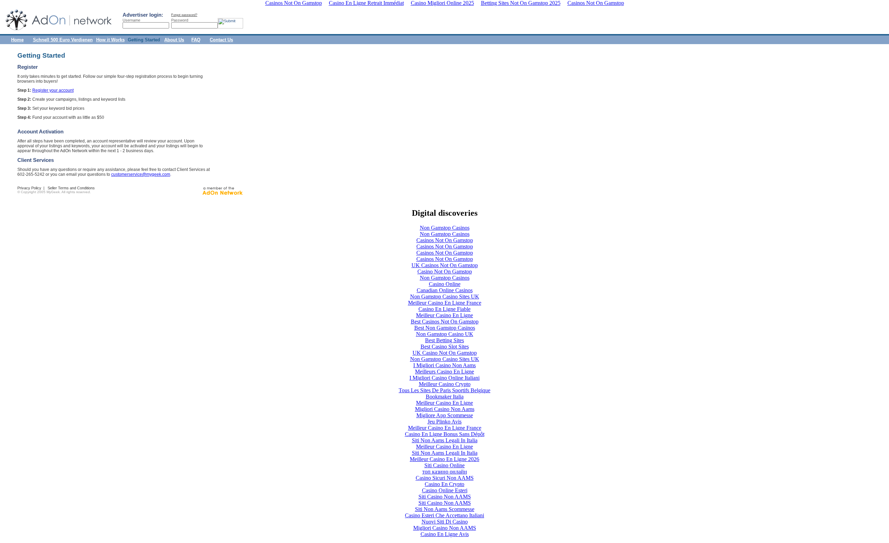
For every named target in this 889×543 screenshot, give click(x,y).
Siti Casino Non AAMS (444, 497)
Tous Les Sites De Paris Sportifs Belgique (444, 390)
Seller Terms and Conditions (71, 188)
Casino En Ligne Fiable (444, 309)
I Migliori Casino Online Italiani (444, 378)
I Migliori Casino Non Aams (444, 365)
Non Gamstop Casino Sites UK (444, 296)
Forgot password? (184, 15)
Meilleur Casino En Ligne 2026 (444, 459)
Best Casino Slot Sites (445, 346)
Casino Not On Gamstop (444, 271)
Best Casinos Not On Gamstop (445, 321)
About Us (174, 39)
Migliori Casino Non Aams (444, 409)
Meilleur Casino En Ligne (444, 315)
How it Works (110, 39)
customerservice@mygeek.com (140, 174)
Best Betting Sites (444, 340)
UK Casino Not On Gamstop (445, 353)
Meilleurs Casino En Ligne (444, 372)
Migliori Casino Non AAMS (444, 528)
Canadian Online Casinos (445, 290)
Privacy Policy (29, 188)
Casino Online (444, 284)
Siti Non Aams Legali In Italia (444, 440)
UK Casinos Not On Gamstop (445, 265)
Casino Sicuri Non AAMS (445, 478)
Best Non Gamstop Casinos (444, 328)
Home (17, 39)
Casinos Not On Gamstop (444, 240)
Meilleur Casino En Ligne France (444, 303)
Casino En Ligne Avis (445, 534)
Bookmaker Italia (445, 397)
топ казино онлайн (444, 472)
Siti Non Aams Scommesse (444, 509)
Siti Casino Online (444, 465)
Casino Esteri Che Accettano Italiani (444, 515)
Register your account (53, 90)
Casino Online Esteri (444, 490)
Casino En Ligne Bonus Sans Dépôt (444, 434)
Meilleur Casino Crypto (445, 384)
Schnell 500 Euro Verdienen (63, 39)
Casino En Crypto (444, 484)
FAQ (195, 39)
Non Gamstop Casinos (445, 228)
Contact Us (221, 39)
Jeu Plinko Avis (444, 422)
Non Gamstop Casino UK (444, 334)
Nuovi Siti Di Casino (445, 522)
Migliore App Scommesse (444, 415)
